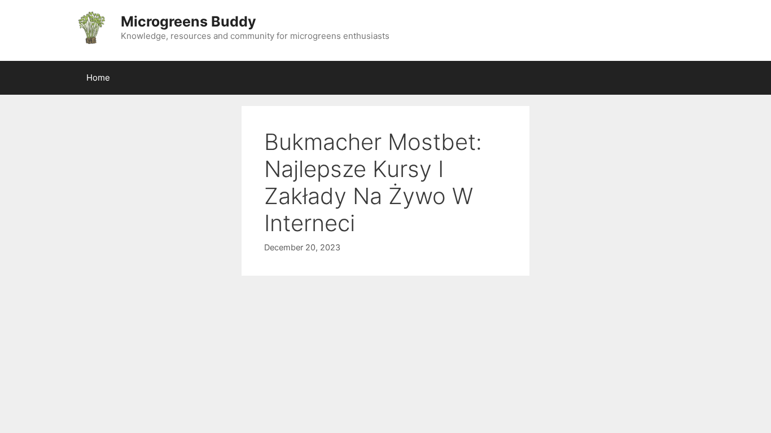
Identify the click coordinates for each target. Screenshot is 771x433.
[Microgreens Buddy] (90, 27)
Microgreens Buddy (188, 21)
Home (98, 77)
